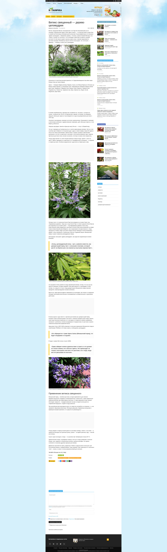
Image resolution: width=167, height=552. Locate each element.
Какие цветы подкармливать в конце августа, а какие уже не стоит (111, 53)
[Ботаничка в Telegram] (117, 1)
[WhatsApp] (68, 461)
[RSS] (120, 1)
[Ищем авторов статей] (107, 172)
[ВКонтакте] (60, 461)
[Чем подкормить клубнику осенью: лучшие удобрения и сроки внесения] (100, 159)
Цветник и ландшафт (53, 19)
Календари (59, 16)
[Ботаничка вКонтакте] (115, 1)
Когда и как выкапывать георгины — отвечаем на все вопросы (111, 40)
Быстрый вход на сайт (53, 516)
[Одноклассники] (62, 461)
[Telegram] (66, 461)
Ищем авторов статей (104, 177)
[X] (69, 461)
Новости (100, 190)
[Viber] (71, 461)
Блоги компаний (68, 3)
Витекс (60, 455)
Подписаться (71, 518)
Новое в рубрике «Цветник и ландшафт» (106, 21)
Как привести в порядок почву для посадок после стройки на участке (111, 33)
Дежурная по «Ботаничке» (53, 28)
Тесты (54, 3)
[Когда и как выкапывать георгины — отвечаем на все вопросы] (100, 40)
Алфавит (53, 16)
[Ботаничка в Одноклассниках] (113, 1)
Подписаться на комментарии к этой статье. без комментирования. (67, 518)
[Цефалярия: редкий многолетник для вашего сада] (100, 47)
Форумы (76, 3)
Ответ (82, 3)
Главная (48, 16)
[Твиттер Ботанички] (119, 1)
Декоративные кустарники (63, 19)
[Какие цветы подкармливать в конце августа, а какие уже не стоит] (100, 53)
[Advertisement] (71, 476)
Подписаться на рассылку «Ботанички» (58, 525)
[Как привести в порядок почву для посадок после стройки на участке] (100, 33)
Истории (100, 193)
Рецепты (60, 3)
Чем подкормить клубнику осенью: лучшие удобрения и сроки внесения (111, 159)
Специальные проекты (68, 16)
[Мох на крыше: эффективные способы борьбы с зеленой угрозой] (100, 137)
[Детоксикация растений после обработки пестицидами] (100, 144)
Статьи (48, 3)
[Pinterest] (64, 461)
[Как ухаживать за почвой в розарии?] (100, 27)
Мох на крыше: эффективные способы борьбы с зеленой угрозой (111, 137)
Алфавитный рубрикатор (104, 204)
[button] (119, 3)
